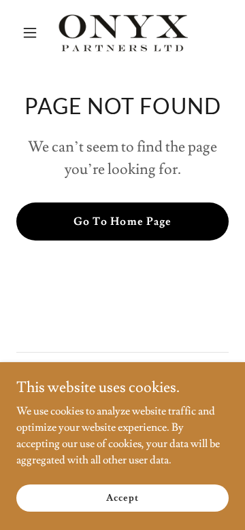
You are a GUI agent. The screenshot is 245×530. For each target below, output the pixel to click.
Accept (122, 497)
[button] (32, 32)
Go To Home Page (122, 221)
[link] (122, 32)
